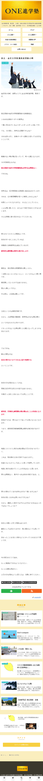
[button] (39, 450)
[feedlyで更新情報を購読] (11, 591)
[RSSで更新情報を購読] (32, 591)
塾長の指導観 (7, 582)
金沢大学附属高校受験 (30, 582)
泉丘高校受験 (17, 582)
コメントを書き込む (21, 744)
